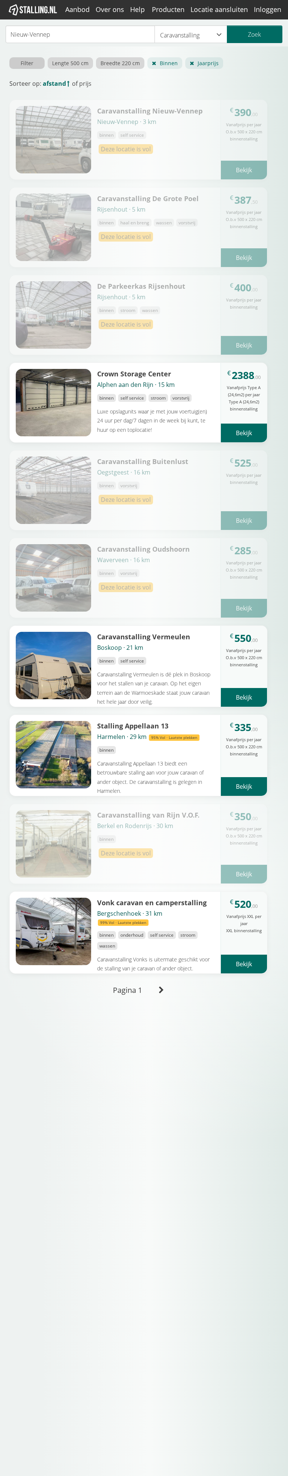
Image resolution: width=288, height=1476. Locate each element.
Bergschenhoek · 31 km (129, 917)
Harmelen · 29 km (147, 737)
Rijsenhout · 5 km (121, 209)
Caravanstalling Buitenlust (142, 461)
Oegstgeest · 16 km (123, 472)
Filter (27, 63)
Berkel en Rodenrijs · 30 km (135, 826)
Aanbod (77, 9)
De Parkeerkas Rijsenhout (141, 286)
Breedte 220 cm (120, 63)
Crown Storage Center (134, 373)
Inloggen (267, 9)
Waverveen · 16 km (123, 560)
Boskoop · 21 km (120, 647)
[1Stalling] (33, 9)
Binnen (169, 63)
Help (137, 9)
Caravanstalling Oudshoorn (143, 549)
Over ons (110, 9)
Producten (168, 9)
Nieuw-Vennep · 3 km (126, 122)
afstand (54, 83)
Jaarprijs (208, 63)
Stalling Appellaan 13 (132, 725)
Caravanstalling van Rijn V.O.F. (148, 814)
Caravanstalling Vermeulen (143, 636)
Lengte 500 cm (70, 63)
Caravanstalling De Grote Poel (148, 198)
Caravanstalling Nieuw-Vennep (149, 110)
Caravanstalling (180, 35)
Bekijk (244, 170)
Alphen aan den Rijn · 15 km (136, 385)
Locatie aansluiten (219, 9)
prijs (85, 83)
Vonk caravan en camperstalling (152, 902)
